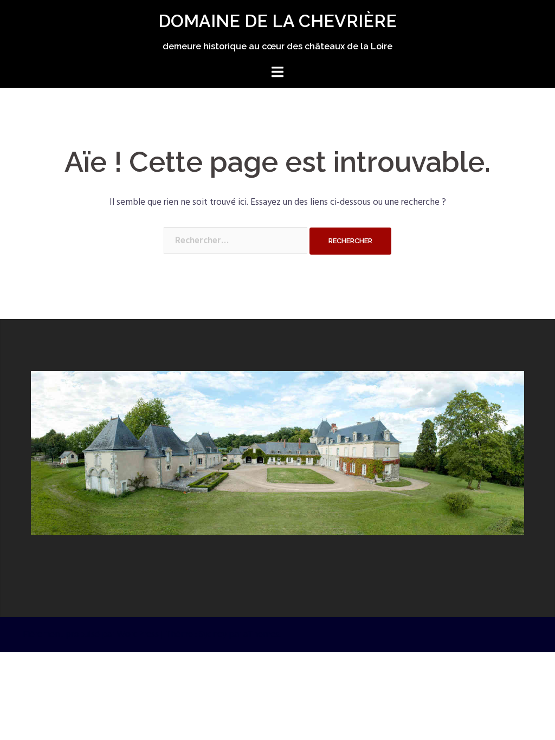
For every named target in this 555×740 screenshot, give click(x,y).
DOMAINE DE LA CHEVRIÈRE (277, 21)
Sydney (213, 634)
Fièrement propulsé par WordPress (91, 634)
